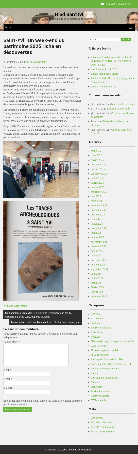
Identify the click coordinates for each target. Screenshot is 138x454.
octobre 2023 (98, 214)
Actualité (8, 305)
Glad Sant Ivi (69, 14)
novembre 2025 (99, 164)
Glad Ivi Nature (99, 345)
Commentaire (11, 341)
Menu (8, 27)
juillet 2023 (97, 223)
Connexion (97, 417)
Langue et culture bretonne (105, 368)
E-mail (7, 378)
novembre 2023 (99, 210)
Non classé (96, 386)
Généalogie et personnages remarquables (112, 341)
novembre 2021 (99, 246)
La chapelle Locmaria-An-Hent (107, 359)
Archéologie (20, 305)
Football (95, 336)
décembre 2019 (99, 296)
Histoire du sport (100, 354)
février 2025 (97, 182)
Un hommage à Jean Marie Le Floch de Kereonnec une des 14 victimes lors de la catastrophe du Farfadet (38, 314)
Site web (8, 387)
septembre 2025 (99, 173)
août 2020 (96, 273)
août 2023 (96, 219)
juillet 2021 (97, 255)
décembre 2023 (99, 205)
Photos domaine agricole (104, 86)
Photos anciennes (100, 395)
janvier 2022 (97, 237)
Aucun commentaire (36, 61)
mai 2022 (96, 232)
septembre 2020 (99, 269)
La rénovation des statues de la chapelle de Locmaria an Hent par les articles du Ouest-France (112, 61)
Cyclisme (96, 323)
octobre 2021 (98, 250)
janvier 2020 (97, 291)
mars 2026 (96, 155)
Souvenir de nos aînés (122, 104)
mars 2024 (96, 200)
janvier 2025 (97, 187)
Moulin (95, 382)
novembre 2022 (99, 228)
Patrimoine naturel (100, 391)
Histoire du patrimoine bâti (105, 350)
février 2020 (97, 287)
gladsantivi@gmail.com (118, 4)
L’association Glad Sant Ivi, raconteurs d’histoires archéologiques (45, 322)
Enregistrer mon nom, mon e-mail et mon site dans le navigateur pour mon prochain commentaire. (42, 402)
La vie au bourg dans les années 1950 (111, 364)
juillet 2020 (97, 278)
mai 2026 (96, 150)
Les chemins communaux (104, 377)
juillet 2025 (97, 178)
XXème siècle (98, 400)
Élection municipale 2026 (104, 69)
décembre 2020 (99, 260)
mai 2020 (96, 282)
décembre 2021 (99, 241)
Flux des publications (102, 422)
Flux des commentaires (103, 427)
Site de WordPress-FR (102, 431)
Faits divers (97, 332)
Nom (7, 369)
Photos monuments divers (104, 73)
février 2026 (97, 160)
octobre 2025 (98, 169)
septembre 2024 (99, 191)
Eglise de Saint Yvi (101, 327)
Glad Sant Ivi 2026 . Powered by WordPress (69, 449)
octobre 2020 (98, 264)
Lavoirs (95, 373)
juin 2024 (96, 196)
